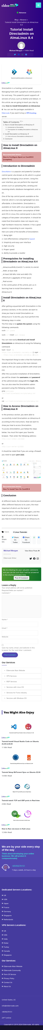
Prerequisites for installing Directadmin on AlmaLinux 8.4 (23, 130)
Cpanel (32, 239)
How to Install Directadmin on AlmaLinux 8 (19, 125)
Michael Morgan (11, 551)
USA (5, 899)
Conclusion (8, 139)
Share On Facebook (26, 539)
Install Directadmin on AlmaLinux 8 (17, 134)
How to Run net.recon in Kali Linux (16, 829)
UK (5, 895)
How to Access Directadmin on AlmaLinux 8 (20, 136)
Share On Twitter (16, 539)
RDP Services (11, 681)
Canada (7, 951)
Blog (16, 20)
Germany (7, 911)
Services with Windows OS (16, 698)
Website (5, 637)
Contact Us (8, 982)
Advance (22, 13)
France (6, 907)
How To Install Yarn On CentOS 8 (16, 489)
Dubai (6, 943)
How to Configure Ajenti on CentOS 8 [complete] (18, 158)
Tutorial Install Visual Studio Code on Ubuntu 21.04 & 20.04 (20, 742)
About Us (7, 986)
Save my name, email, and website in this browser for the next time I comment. (18, 649)
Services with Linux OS (15, 687)
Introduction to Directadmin (15, 127)
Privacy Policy (9, 978)
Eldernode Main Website (15, 670)
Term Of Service (10, 974)
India (6, 939)
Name (5, 619)
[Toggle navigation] (37, 5)
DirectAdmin (6, 172)
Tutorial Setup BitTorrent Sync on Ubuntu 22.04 (21, 772)
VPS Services (11, 676)
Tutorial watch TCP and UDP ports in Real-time (21, 800)
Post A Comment (21, 578)
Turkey (6, 947)
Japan (6, 903)
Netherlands (8, 919)
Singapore (8, 915)
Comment (6, 593)
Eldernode (6, 113)
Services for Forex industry (16, 693)
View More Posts (31, 551)
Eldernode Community (12, 970)
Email (4, 628)
